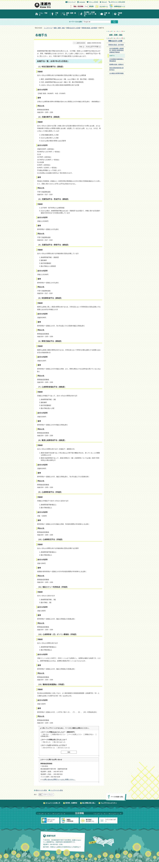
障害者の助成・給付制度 (89, 28)
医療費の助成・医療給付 (116, 64)
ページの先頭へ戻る (117, 796)
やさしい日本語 (93, 2)
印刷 (80, 46)
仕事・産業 (107, 14)
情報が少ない (89, 734)
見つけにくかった (64, 747)
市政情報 (120, 14)
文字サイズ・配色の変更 (118, 2)
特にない (46, 734)
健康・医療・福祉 (71, 14)
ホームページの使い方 (52, 803)
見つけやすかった (49, 747)
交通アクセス (76, 840)
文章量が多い (44, 736)
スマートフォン (48, 794)
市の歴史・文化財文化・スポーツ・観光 (90, 13)
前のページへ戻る (41, 790)
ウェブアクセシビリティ (109, 803)
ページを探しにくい (75, 734)
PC (40, 794)
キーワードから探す (75, 21)
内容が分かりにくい (59, 734)
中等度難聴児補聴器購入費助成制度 (116, 60)
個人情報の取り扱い (89, 803)
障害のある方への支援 (73, 28)
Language (82, 2)
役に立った (47, 742)
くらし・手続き (43, 14)
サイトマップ (72, 2)
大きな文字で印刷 (92, 46)
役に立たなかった (60, 742)
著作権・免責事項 (71, 803)
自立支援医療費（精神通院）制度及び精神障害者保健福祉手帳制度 (116, 50)
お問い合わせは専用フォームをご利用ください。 (59, 779)
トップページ (48, 28)
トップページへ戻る (56, 790)
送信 (69, 752)
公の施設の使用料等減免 (116, 73)
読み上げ (104, 2)
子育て (56, 14)
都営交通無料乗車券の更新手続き (116, 68)
